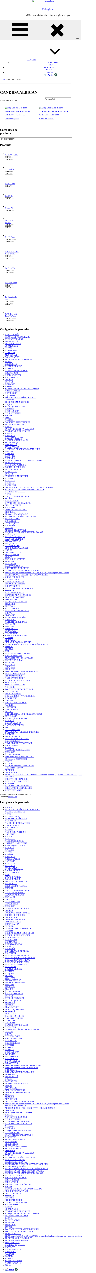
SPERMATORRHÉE (13, 676)
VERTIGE (9, 748)
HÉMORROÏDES (12, 741)
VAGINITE (9, 662)
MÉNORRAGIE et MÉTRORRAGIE (20, 397)
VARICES (9, 705)
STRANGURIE (11, 633)
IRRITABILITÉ (11, 341)
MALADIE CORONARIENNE (18, 642)
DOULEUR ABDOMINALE (17, 611)
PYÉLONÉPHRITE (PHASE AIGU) (20, 429)
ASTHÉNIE (10, 687)
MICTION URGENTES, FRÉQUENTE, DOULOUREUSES (30, 487)
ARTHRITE (10, 436)
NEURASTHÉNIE (13, 413)
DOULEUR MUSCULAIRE (17, 739)
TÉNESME (9, 561)
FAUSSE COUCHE (13, 469)
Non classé (9, 1126)
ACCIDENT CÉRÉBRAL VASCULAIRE (22, 449)
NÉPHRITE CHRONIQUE (16, 371)
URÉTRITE (10, 534)
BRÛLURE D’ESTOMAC (16, 406)
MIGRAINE (10, 615)
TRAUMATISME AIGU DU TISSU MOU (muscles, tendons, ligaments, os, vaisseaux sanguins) (43, 774)
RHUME (8, 415)
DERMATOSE (11, 350)
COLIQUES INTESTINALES (17, 422)
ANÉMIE (9, 420)
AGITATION (10, 707)
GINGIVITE (10, 395)
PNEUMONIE (11, 716)
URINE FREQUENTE (14, 577)
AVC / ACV (10, 664)
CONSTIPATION (12, 357)
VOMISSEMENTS (13, 375)
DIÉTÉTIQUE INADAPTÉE (17, 568)
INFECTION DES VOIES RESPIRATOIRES (23, 714)
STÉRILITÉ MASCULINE (16, 718)
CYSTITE (9, 638)
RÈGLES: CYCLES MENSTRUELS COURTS (24, 489)
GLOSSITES (10, 485)
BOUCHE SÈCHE (12, 736)
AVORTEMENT (12, 523)
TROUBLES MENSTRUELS (17, 402)
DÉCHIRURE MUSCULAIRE (17, 680)
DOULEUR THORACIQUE (17, 781)
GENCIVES (10, 353)
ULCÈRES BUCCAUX (15, 492)
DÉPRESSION (11, 393)
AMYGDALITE (12, 377)
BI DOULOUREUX (13, 608)
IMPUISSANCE (11, 501)
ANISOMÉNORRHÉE (14, 593)
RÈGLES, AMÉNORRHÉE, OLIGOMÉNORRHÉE (26, 644)
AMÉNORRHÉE (12, 335)
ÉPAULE (9, 712)
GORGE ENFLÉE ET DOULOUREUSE (22, 570)
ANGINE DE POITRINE (15, 465)
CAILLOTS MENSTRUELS (17, 496)
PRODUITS (51, 70)
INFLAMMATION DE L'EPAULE (19, 756)
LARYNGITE (11, 472)
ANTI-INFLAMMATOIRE (16, 635)
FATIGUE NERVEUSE (14, 424)
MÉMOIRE (9, 770)
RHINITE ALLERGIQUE (15, 703)
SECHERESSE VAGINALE (16, 548)
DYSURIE (9, 454)
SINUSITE (9, 590)
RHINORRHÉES (12, 745)
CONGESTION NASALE (16, 510)
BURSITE (9, 451)
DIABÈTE (9, 483)
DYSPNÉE (9, 409)
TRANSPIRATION (13, 463)
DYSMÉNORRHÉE (13, 366)
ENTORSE (9, 626)
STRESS (8, 761)
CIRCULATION (12, 709)
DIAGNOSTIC (50, 67)
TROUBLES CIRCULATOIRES (18, 359)
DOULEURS (10, 564)
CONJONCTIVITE (13, 552)
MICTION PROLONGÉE (15, 530)
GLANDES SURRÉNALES (16, 440)
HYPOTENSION (12, 411)
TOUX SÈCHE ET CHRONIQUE (19, 689)
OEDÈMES (10, 458)
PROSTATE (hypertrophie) (16, 759)
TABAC (8, 362)
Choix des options (12, 118)
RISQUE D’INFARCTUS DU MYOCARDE (23, 460)
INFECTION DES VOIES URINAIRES (21, 671)
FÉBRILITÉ (10, 512)
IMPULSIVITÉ (11, 543)
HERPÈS (9, 368)
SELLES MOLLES (13, 505)
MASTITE (9, 727)
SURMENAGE (11, 346)
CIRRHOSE (10, 752)
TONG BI (9, 647)
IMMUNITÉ (10, 456)
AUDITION (10, 480)
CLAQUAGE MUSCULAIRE (17, 337)
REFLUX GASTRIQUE (15, 559)
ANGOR (8, 550)
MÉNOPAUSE (11, 355)
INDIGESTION (11, 629)
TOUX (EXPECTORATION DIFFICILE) (22, 732)
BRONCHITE (11, 364)
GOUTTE (9, 528)
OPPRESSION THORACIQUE (18, 503)
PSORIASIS (10, 386)
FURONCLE (10, 682)
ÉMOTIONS (10, 606)
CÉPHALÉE (10, 624)
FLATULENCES (12, 555)
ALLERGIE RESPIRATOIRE (17, 750)
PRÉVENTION (11, 442)
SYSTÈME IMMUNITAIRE (16, 476)
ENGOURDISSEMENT (15, 584)
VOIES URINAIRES (13, 790)
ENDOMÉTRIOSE (13, 541)
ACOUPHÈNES (12, 579)
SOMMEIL (9, 777)
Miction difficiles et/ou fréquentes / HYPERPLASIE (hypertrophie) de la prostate (37, 572)
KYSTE (8, 427)
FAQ (50, 65)
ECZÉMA (9, 498)
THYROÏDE (10, 604)
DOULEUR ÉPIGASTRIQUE (17, 653)
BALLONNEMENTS (14, 566)
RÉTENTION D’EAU (14, 660)
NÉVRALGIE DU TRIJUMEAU (18, 786)
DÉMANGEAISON (13, 723)
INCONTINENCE (12, 586)
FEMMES (9, 649)
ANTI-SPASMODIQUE (15, 678)
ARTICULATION (12, 391)
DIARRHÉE (10, 525)
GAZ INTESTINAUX (14, 768)
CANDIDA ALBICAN (14, 581)
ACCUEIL (31, 60)
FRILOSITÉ (10, 640)
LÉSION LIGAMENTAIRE (16, 514)
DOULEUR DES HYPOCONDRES (20, 696)
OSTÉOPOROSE (12, 546)
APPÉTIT (9, 478)
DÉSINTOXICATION (14, 438)
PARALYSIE (10, 631)
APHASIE (9, 763)
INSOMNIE (10, 384)
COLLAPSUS (11, 772)
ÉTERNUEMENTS (13, 754)
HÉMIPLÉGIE (11, 698)
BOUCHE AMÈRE (13, 694)
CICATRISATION (12, 730)
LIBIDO (8, 557)
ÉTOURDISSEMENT (14, 339)
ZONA (8, 418)
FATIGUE (9, 382)
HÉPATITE (9, 783)
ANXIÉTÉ (9, 721)
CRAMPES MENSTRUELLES (18, 595)
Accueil (2, 79)
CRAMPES (9, 400)
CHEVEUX (10, 667)
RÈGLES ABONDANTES (16, 602)
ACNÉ (8, 494)
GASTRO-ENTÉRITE (14, 725)
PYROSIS (9, 474)
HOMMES (9, 734)
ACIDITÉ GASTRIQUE (15, 537)
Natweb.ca (12, 797)
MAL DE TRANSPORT (15, 685)
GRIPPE (8, 613)
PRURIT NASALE (13, 344)
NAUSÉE (9, 700)
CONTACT (50, 72)
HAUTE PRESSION (13, 656)
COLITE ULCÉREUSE (15, 467)
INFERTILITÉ (11, 445)
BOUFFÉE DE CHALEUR (16, 779)
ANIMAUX (10, 433)
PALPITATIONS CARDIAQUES (19, 588)
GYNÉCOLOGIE (12, 691)
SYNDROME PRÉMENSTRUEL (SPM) (22, 388)
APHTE (8, 348)
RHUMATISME (11, 373)
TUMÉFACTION (12, 447)
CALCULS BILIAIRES (15, 539)
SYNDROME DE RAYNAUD (17, 431)
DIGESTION (10, 521)
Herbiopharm (48, 9)
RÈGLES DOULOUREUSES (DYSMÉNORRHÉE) (26, 575)
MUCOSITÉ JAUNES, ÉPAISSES (19, 658)
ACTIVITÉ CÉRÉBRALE (16, 622)
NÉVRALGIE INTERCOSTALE (18, 743)
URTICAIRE (10, 620)
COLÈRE (9, 379)
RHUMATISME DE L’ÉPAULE (18, 788)
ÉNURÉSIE (10, 669)
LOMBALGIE (11, 599)
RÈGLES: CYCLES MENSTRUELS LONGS (24, 532)
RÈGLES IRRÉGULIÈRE (16, 617)
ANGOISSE (10, 507)
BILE (7, 651)
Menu (78, 38)
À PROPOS (53, 62)
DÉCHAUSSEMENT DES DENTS (19, 765)
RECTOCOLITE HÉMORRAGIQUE (20, 516)
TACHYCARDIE (12, 519)
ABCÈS (8, 404)
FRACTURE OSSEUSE (15, 597)
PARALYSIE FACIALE (15, 673)
